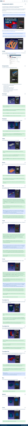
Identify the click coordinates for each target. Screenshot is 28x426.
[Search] (22, 1)
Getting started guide (10, 33)
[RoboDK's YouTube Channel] (21, 425)
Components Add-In (10, 52)
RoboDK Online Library (18, 52)
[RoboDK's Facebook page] (25, 425)
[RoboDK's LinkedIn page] (24, 425)
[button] (25, 51)
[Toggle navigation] (27, 1)
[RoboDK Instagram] (26, 425)
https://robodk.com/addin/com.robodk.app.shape (8, 31)
